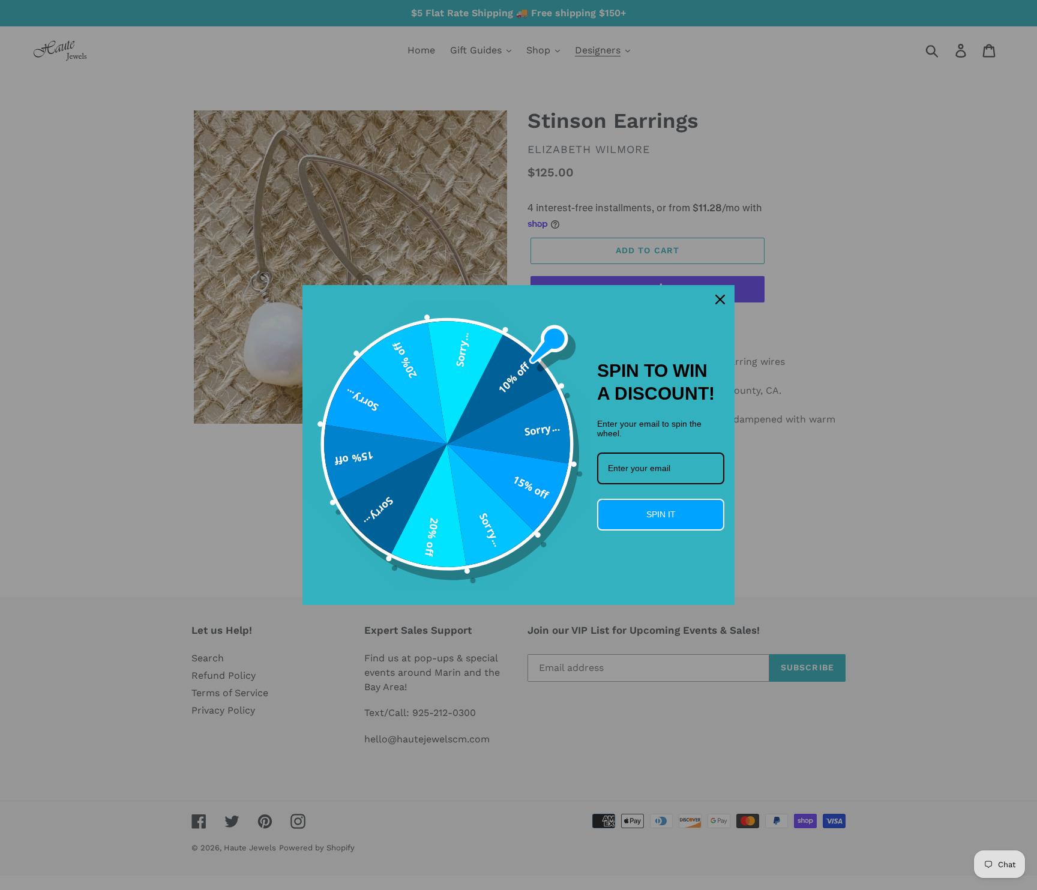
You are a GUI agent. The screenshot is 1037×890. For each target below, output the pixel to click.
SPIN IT (661, 514)
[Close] (720, 299)
